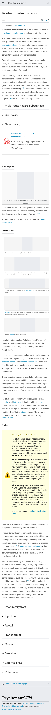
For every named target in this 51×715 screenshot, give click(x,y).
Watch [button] (43, 21)
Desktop (18, 709)
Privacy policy (7, 709)
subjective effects (10, 45)
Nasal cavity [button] (12, 124)
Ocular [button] (9, 644)
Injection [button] (10, 616)
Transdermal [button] (13, 635)
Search (49, 4)
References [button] (12, 672)
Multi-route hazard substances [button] (24, 106)
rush (11, 98)
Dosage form (19, 25)
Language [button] (4, 21)
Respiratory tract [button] (15, 607)
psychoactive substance (12, 33)
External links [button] (13, 663)
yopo (42, 402)
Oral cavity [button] (11, 115)
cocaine (12, 334)
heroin (12, 362)
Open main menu (4, 4)
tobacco (24, 412)
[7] (16, 545)
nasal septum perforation (31, 546)
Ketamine (7, 312)
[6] (39, 213)
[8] (28, 580)
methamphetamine (28, 362)
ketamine (17, 402)
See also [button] (10, 653)
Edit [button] (48, 21)
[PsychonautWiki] (17, 699)
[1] (23, 88)
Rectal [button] (9, 625)
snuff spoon (29, 290)
